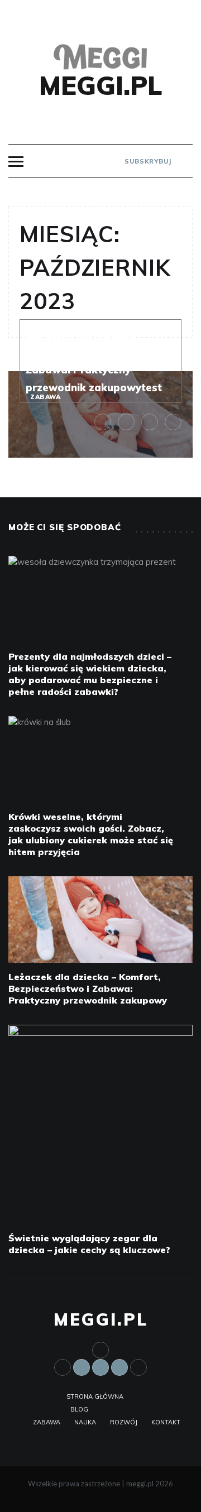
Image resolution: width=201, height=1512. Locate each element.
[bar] (15, 161)
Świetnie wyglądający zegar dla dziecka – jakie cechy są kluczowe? (89, 1243)
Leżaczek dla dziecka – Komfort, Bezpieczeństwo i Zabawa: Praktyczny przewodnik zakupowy (87, 988)
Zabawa (45, 397)
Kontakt (165, 1422)
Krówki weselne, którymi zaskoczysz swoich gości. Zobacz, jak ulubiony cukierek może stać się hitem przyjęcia (90, 834)
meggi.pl (100, 85)
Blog (79, 1409)
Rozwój (123, 1422)
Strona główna (94, 1396)
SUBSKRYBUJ (146, 161)
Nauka (85, 1422)
